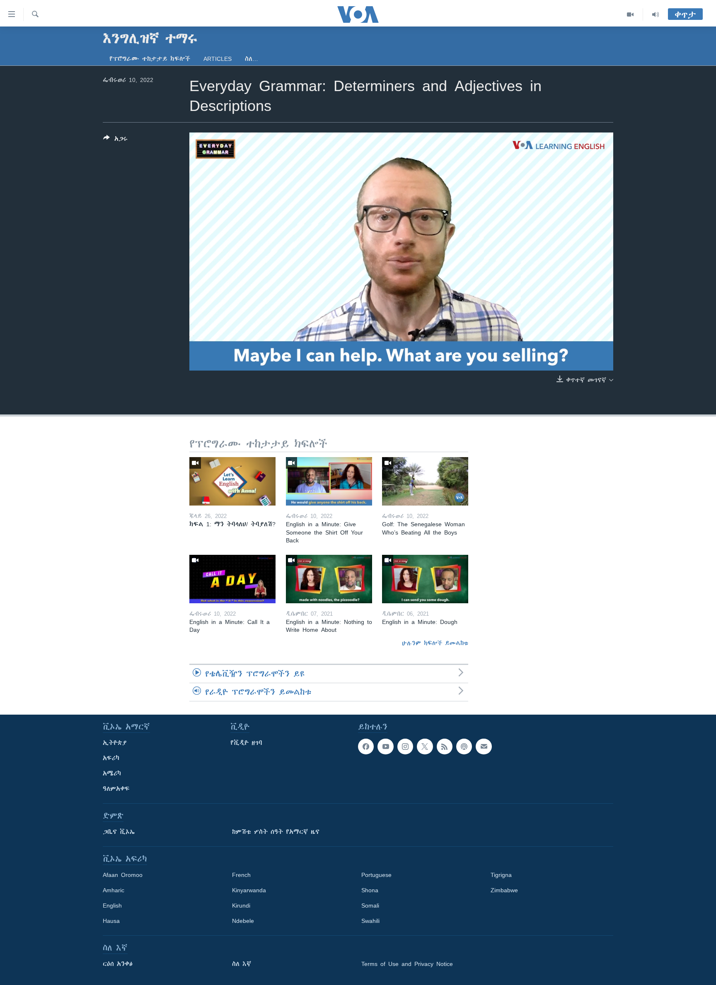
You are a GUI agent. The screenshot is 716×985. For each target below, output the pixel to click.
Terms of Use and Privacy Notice (407, 964)
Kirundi (241, 905)
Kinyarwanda (249, 890)
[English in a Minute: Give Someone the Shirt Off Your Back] (329, 481)
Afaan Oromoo (123, 875)
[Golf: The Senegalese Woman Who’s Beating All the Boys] (425, 481)
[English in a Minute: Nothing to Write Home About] (329, 579)
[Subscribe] (483, 746)
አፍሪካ (111, 758)
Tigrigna (501, 875)
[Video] (630, 14)
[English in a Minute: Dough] (425, 579)
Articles (217, 59)
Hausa (111, 921)
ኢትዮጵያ (115, 743)
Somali (370, 905)
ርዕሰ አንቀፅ (118, 964)
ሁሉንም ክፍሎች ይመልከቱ (435, 643)
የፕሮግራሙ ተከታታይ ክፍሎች (149, 59)
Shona (369, 890)
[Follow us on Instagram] (405, 746)
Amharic (113, 890)
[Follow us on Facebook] (366, 746)
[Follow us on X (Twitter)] (425, 746)
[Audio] (655, 14)
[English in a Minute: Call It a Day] (232, 579)
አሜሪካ (112, 773)
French (241, 875)
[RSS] (444, 746)
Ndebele (243, 921)
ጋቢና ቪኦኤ (119, 832)
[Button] (115, 140)
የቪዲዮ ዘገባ (246, 743)
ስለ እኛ (241, 964)
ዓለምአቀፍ (116, 788)
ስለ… (251, 59)
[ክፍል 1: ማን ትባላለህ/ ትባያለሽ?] (232, 481)
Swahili (370, 921)
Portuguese (376, 875)
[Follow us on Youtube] (385, 746)
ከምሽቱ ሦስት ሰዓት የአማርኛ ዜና (275, 832)
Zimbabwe (504, 890)
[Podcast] (464, 746)
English (112, 905)
